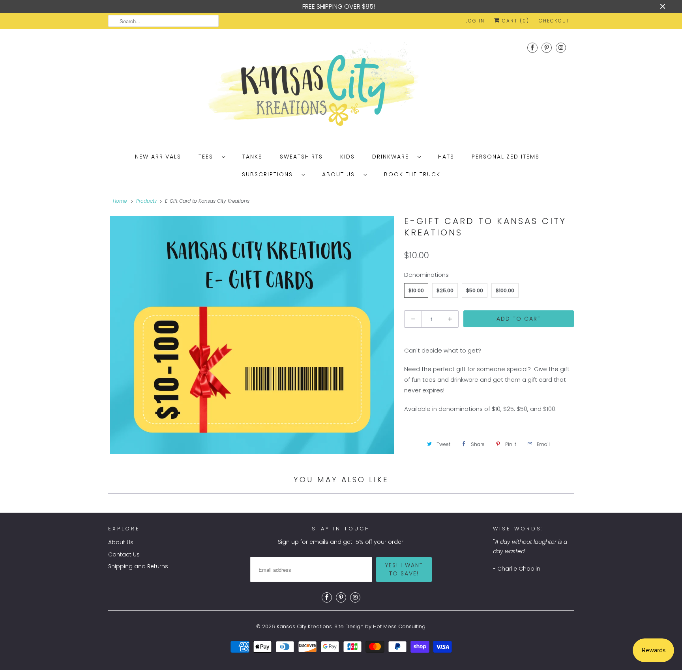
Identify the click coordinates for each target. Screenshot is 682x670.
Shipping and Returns (138, 566)
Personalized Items (506, 157)
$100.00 (505, 290)
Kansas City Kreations (304, 626)
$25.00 (445, 290)
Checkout (554, 20)
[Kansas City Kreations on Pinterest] (546, 47)
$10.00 (416, 290)
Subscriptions (270, 174)
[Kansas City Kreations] (341, 87)
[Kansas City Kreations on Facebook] (532, 47)
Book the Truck (412, 174)
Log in (475, 20)
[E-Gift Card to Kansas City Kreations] (252, 335)
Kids (347, 157)
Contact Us (124, 554)
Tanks (252, 157)
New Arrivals (158, 157)
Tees (208, 157)
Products (146, 201)
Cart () (514, 20)
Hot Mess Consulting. (399, 626)
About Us (341, 174)
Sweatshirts (301, 157)
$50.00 (474, 290)
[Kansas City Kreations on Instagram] (561, 47)
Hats (446, 157)
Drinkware (393, 157)
